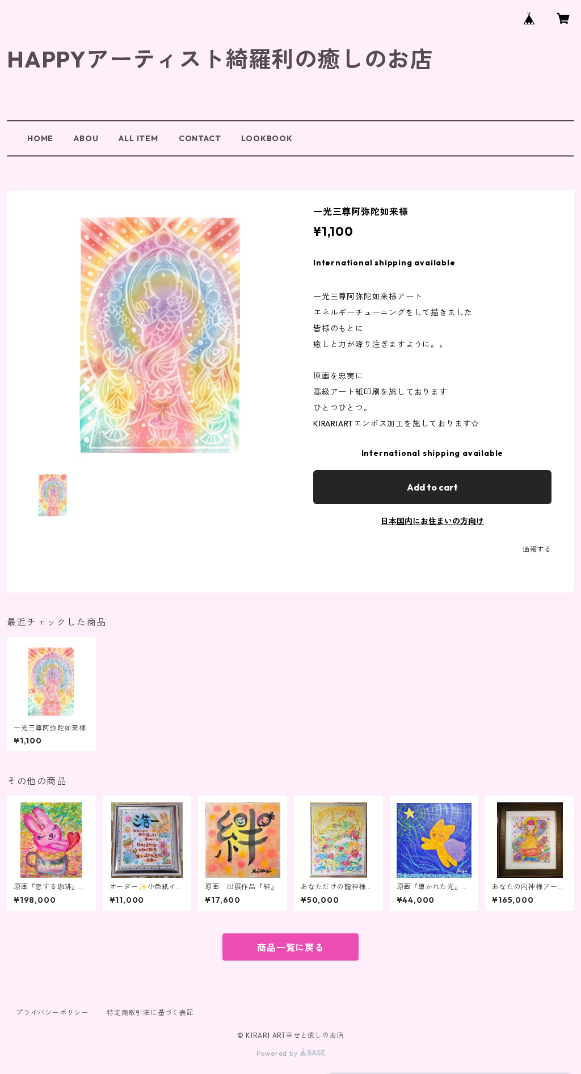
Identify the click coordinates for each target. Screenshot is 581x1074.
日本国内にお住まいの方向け (432, 521)
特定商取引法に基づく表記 (150, 1012)
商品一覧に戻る (290, 947)
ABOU (86, 138)
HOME (40, 138)
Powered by (278, 1053)
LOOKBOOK (266, 138)
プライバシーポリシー (52, 1012)
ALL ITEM (138, 138)
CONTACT (200, 138)
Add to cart (432, 487)
